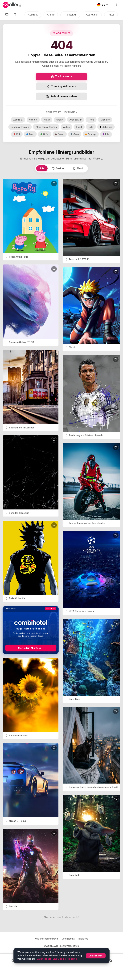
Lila (107, 134)
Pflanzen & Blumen (46, 127)
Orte (91, 127)
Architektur (70, 14)
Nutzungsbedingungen (46, 938)
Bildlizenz (83, 938)
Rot (18, 134)
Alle (42, 168)
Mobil (80, 168)
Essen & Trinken (20, 127)
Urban (59, 119)
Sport (79, 127)
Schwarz (107, 127)
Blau (31, 134)
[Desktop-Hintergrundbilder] (7, 15)
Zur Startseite (63, 76)
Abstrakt (33, 14)
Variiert (33, 119)
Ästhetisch (92, 14)
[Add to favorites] (54, 183)
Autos (111, 14)
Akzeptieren (95, 955)
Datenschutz (68, 938)
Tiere (91, 119)
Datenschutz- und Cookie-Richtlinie (57, 958)
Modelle (105, 119)
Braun (61, 134)
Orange (92, 134)
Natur (47, 119)
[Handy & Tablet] (15, 15)
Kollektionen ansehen (63, 96)
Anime (50, 14)
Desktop (60, 168)
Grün (46, 134)
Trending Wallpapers (63, 86)
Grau (76, 134)
